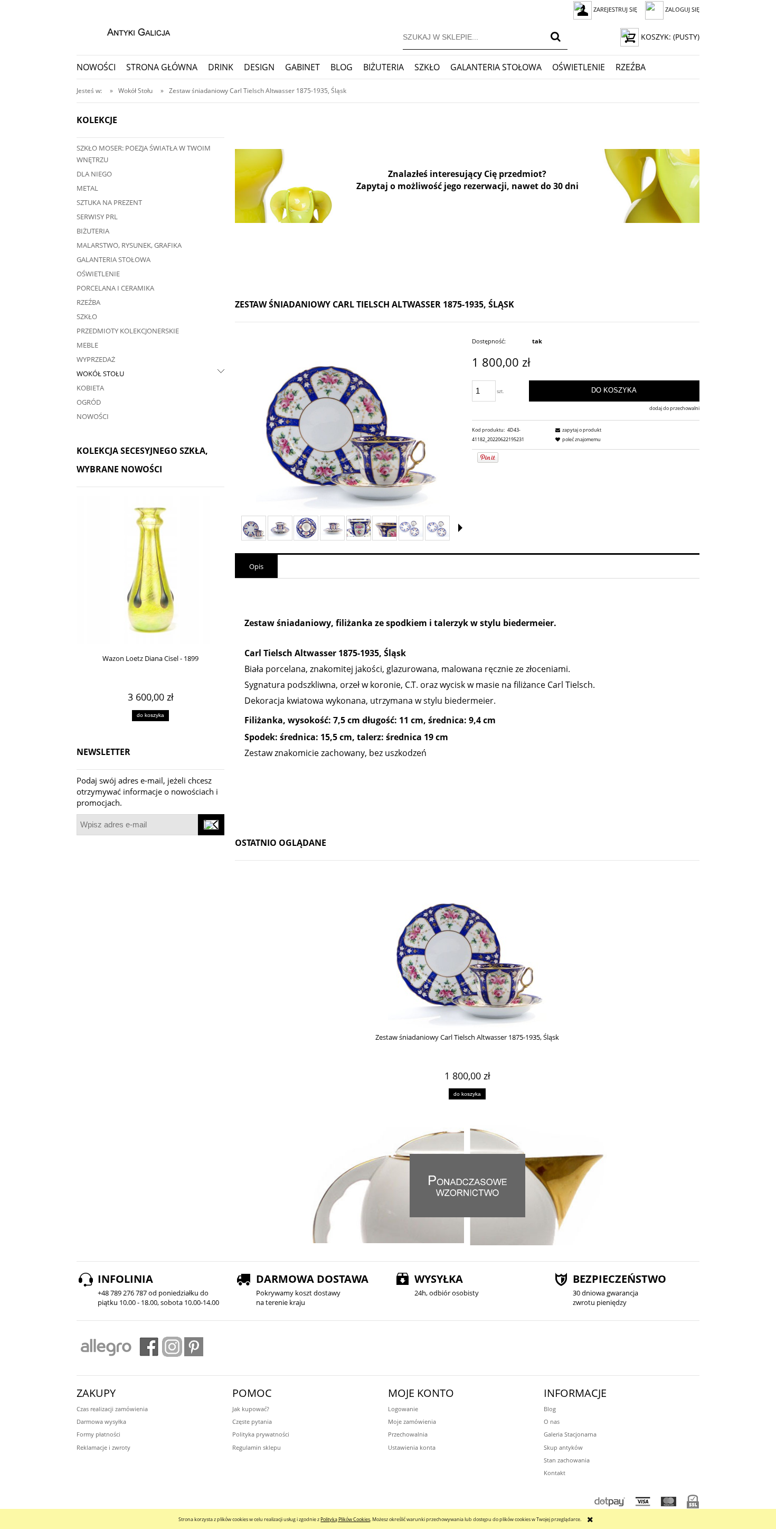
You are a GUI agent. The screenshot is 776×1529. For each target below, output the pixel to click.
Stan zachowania (567, 1460)
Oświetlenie (98, 273)
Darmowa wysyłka (101, 1421)
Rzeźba (88, 302)
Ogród (89, 402)
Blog (550, 1409)
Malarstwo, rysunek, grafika (129, 245)
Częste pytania (252, 1421)
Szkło (87, 316)
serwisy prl (97, 216)
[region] (467, 186)
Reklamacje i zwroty (103, 1447)
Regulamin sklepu (256, 1447)
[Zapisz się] (211, 824)
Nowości (93, 416)
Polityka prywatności (260, 1434)
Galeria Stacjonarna (570, 1434)
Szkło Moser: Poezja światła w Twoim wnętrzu (144, 153)
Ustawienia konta (412, 1447)
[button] (460, 528)
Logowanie (403, 1409)
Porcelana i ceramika (115, 288)
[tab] (256, 566)
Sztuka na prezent (109, 202)
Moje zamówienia (412, 1421)
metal (87, 188)
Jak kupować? (250, 1409)
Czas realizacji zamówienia (112, 1409)
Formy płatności (98, 1434)
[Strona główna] (127, 30)
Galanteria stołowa (113, 259)
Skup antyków (563, 1447)
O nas (552, 1421)
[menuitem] (101, 67)
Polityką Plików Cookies (345, 1519)
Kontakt (554, 1473)
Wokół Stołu (100, 373)
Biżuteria (93, 231)
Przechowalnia (408, 1434)
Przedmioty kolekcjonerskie (128, 330)
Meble (87, 345)
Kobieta (90, 388)
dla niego (94, 174)
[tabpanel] (467, 702)
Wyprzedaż (96, 359)
